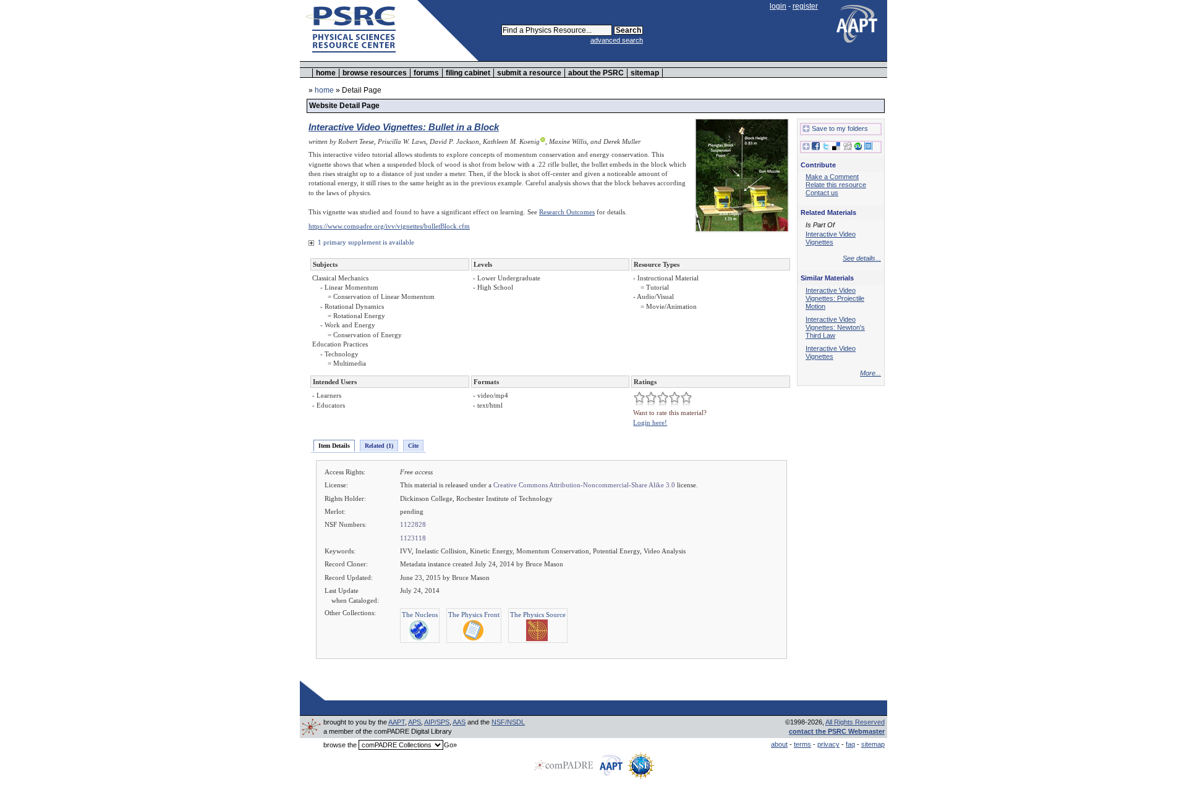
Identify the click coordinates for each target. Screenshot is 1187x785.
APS (414, 722)
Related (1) (379, 445)
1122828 (413, 524)
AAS (459, 722)
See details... (862, 258)
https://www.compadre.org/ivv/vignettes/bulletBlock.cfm (389, 226)
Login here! (650, 422)
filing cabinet (468, 73)
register (805, 6)
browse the (340, 745)
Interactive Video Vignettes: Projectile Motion (835, 298)
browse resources (374, 73)
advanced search (616, 40)
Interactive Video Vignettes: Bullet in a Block (403, 127)
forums (426, 73)
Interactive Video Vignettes (831, 238)
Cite (413, 445)
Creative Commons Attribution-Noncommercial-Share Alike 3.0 (584, 485)
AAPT (396, 722)
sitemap (645, 73)
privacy (828, 744)
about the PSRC (596, 73)
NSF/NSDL (508, 722)
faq (850, 744)
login (778, 6)
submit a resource (529, 73)
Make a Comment (832, 176)
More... (870, 373)
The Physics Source (538, 614)
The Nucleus (420, 614)
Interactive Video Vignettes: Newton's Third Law (835, 327)
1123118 (413, 538)
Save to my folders (840, 128)
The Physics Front (474, 614)
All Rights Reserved (855, 722)
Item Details (334, 445)
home (326, 73)
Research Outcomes (567, 212)
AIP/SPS (436, 722)
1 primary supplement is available (365, 242)
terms (802, 744)
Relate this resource (836, 184)
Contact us (822, 192)
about (779, 744)
